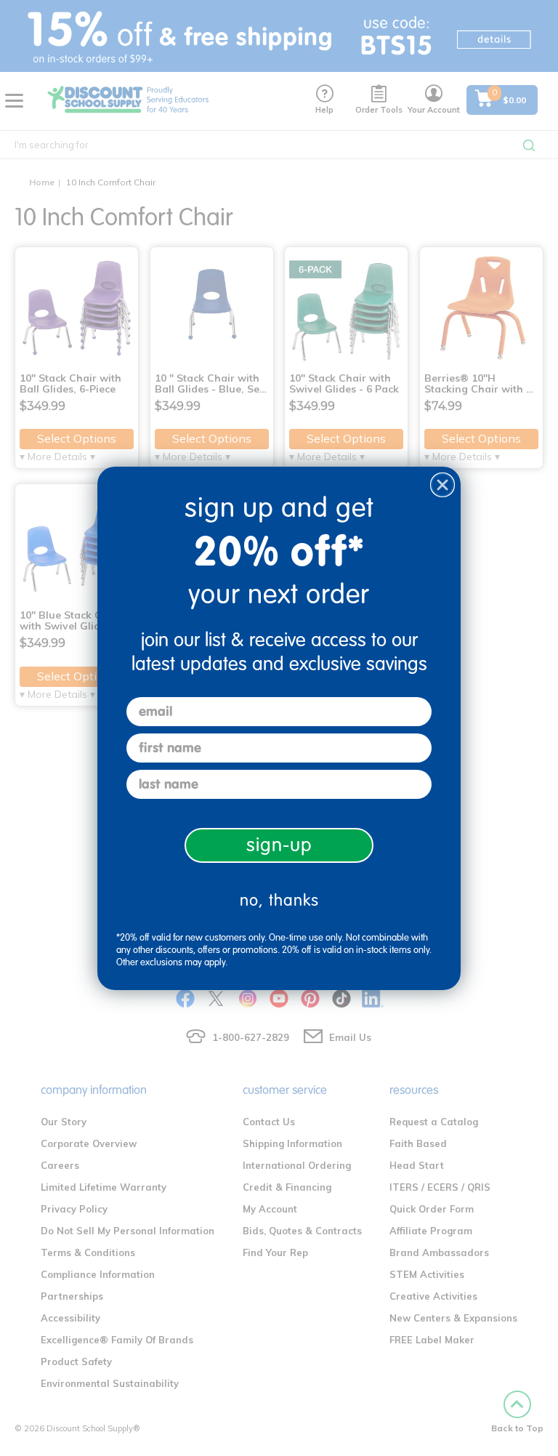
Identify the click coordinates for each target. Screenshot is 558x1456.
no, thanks (279, 900)
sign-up (279, 845)
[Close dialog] (442, 485)
